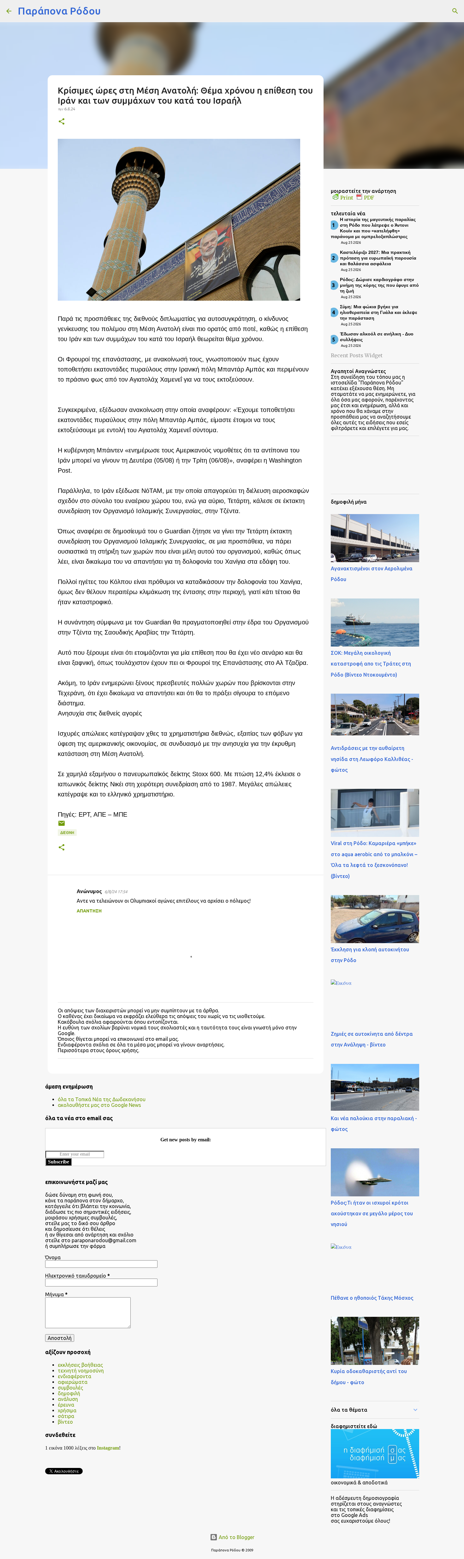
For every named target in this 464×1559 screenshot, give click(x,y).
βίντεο (65, 1422)
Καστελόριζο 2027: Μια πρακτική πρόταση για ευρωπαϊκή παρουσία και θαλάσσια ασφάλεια (378, 258)
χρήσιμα (67, 1410)
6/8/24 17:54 (115, 891)
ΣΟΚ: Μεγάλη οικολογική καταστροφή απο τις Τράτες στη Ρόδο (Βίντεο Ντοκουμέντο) (371, 664)
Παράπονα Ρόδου (59, 10)
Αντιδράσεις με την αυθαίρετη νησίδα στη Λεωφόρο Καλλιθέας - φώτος (372, 759)
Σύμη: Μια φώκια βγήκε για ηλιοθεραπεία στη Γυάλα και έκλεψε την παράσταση (378, 312)
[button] (61, 122)
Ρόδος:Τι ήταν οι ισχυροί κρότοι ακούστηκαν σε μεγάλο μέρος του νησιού (372, 1213)
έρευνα (66, 1405)
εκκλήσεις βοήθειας (80, 1365)
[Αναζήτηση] (109, 11)
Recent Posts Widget (357, 355)
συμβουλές (70, 1387)
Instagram (108, 1448)
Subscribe (58, 1161)
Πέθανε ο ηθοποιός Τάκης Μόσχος (372, 1298)
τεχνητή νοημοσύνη (81, 1370)
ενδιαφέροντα (74, 1376)
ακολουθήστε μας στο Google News (99, 1105)
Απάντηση (89, 910)
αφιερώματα (72, 1382)
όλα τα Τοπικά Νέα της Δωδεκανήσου (102, 1099)
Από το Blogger (235, 1537)
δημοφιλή (69, 1393)
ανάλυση (68, 1399)
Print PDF (357, 197)
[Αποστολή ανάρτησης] (61, 826)
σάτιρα (66, 1416)
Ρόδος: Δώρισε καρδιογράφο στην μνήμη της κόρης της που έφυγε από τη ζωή (379, 285)
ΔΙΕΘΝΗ (67, 833)
